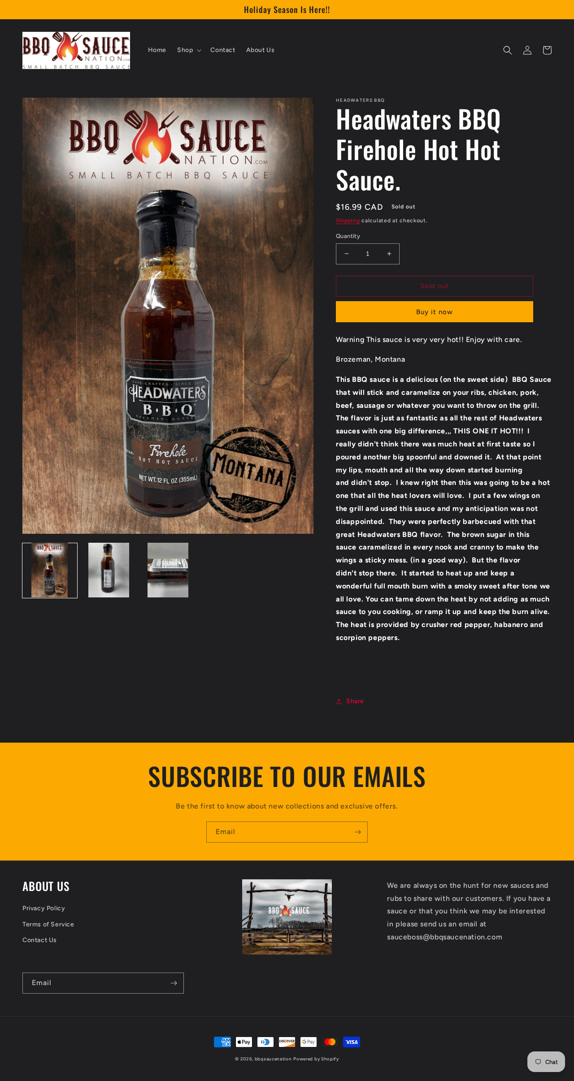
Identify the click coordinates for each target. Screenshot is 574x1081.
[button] (188, 50)
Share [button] (355, 701)
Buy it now (434, 312)
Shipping (348, 220)
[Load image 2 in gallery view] (109, 570)
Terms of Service (48, 924)
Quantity (348, 236)
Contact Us (39, 940)
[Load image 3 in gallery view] (168, 570)
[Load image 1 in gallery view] (49, 570)
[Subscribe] (357, 832)
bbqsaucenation (273, 1059)
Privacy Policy (43, 908)
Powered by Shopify (316, 1059)
